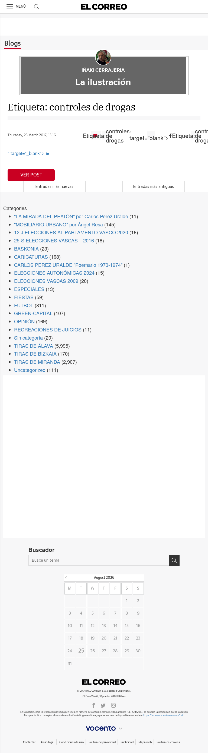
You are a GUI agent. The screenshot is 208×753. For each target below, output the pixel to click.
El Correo (104, 682)
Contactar (29, 742)
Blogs (12, 43)
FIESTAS (24, 296)
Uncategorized (30, 369)
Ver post (31, 175)
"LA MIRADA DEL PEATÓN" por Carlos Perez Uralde (71, 216)
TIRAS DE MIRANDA (37, 361)
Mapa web (144, 742)
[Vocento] (104, 728)
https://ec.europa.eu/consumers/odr (163, 715)
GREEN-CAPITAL (33, 313)
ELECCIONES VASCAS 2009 (46, 280)
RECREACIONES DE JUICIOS (48, 329)
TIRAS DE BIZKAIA (35, 353)
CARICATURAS (31, 256)
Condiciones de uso (71, 742)
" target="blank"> (151, 135)
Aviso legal (47, 742)
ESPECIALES (29, 288)
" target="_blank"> (27, 153)
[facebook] (94, 705)
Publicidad (127, 742)
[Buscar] (174, 560)
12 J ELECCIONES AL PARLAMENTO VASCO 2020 (71, 232)
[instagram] (113, 705)
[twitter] (103, 705)
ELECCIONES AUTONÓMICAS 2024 (54, 272)
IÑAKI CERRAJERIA (103, 70)
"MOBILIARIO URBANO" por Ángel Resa (58, 224)
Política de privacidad (102, 742)
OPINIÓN (24, 321)
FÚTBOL (23, 305)
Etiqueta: (106, 135)
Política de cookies (168, 742)
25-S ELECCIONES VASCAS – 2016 (54, 240)
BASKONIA (26, 248)
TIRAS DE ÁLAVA (33, 345)
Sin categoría (28, 337)
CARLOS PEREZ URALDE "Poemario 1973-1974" (68, 264)
